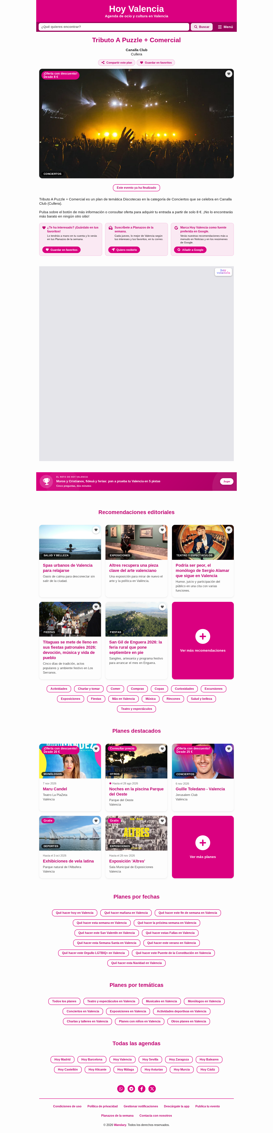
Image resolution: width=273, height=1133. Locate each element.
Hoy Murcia (182, 1069)
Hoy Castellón (68, 1069)
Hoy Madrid (62, 1059)
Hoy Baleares (209, 1059)
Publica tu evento (207, 1106)
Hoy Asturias (154, 1069)
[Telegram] (131, 1088)
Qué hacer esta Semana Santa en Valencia (106, 942)
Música (151, 698)
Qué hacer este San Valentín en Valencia (106, 932)
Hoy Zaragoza (179, 1059)
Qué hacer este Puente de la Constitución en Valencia (173, 953)
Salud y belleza (201, 698)
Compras (137, 688)
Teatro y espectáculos (136, 708)
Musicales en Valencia (161, 1001)
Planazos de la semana (117, 1115)
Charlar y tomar (89, 688)
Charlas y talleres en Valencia (87, 1021)
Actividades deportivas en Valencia (181, 1011)
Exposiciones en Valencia (128, 1011)
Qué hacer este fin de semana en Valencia (188, 912)
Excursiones (213, 688)
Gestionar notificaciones (141, 1106)
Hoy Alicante (97, 1069)
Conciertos (52, 174)
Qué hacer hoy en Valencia (74, 912)
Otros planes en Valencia (188, 1021)
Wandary (120, 1124)
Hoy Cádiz (208, 1069)
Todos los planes (64, 1001)
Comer (115, 688)
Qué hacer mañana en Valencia (126, 912)
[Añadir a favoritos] (228, 73)
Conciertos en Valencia (83, 1011)
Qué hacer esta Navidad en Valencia (136, 963)
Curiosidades (184, 688)
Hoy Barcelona (91, 1059)
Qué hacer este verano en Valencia (171, 942)
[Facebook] (141, 1088)
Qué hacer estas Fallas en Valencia (170, 932)
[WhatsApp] (121, 1088)
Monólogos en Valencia (204, 1001)
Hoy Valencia (122, 1059)
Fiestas (96, 698)
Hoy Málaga (125, 1069)
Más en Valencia (123, 698)
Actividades (59, 688)
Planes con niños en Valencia (139, 1021)
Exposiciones (70, 698)
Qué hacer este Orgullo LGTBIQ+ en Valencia (93, 953)
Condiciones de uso (67, 1106)
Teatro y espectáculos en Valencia (111, 1001)
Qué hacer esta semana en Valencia (102, 922)
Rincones (173, 698)
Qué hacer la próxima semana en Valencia (167, 922)
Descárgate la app (176, 1106)
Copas (159, 688)
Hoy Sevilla (150, 1059)
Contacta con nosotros (155, 1115)
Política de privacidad (102, 1106)
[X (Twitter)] (152, 1088)
